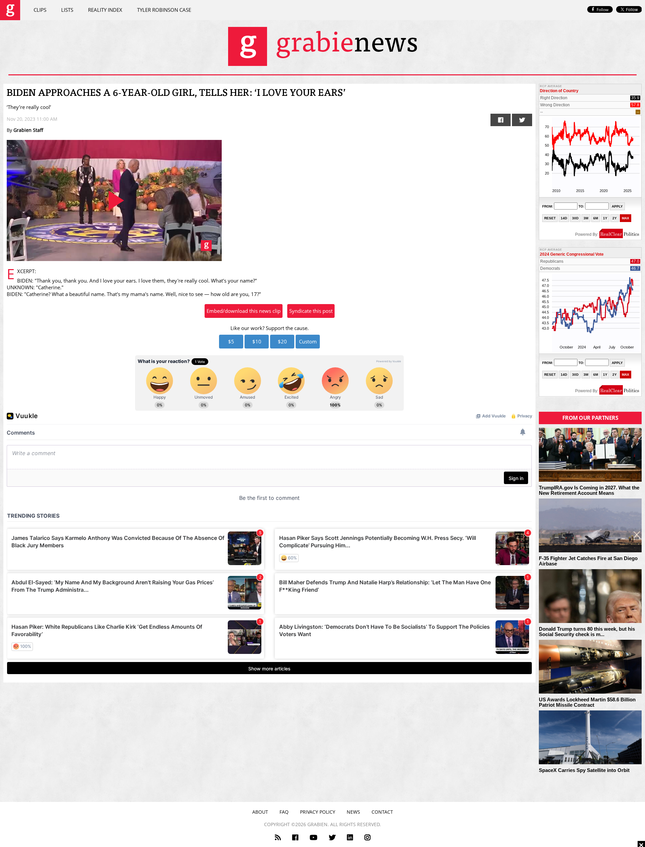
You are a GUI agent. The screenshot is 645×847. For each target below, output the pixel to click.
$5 (231, 341)
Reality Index (105, 9)
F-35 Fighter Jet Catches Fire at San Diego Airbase (588, 561)
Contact (382, 812)
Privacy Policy (317, 812)
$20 (282, 341)
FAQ (284, 812)
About (260, 812)
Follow (602, 9)
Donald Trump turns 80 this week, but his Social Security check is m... (587, 631)
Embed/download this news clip (244, 310)
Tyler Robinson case (164, 9)
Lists (67, 9)
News (353, 812)
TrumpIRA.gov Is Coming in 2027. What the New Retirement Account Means (589, 490)
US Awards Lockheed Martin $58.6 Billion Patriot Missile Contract (587, 702)
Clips (40, 9)
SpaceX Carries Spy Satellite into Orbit (584, 770)
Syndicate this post (311, 310)
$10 (256, 341)
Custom (308, 341)
